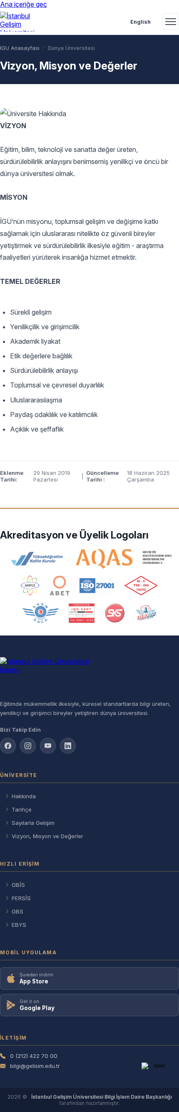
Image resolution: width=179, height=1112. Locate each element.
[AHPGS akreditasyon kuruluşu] (30, 586)
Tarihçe (22, 809)
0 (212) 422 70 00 (33, 1055)
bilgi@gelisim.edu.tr (35, 1065)
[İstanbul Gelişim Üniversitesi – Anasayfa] (19, 22)
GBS (17, 911)
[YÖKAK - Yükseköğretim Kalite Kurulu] (37, 559)
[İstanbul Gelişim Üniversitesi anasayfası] (89, 675)
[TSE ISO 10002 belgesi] (141, 586)
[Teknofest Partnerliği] (146, 613)
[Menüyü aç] (170, 21)
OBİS (18, 884)
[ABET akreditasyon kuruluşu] (60, 586)
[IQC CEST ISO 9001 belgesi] (82, 613)
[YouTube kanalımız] (48, 746)
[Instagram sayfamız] (28, 746)
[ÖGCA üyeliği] (40, 613)
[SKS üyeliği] (115, 613)
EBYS (19, 924)
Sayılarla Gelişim (33, 822)
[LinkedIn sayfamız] (68, 746)
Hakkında (24, 796)
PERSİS (21, 898)
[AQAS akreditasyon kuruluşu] (124, 559)
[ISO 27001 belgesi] (97, 586)
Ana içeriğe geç (23, 4)
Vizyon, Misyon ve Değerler (47, 836)
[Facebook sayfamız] (8, 746)
